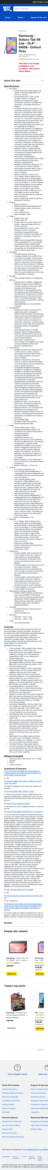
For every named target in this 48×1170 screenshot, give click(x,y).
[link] (13, 963)
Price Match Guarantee (11, 1101)
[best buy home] (7, 8)
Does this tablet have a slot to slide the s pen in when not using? (23, 782)
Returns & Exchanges (10, 1097)
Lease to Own (7, 1129)
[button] (9, 17)
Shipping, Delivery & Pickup (12, 1093)
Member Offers (36, 1129)
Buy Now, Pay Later (9, 1133)
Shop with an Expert (38, 1093)
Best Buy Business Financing (13, 1137)
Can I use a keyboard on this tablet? (20, 890)
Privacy (24, 1156)
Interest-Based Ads (32, 1157)
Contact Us (35, 1112)
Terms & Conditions (16, 1157)
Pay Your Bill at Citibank (11, 1125)
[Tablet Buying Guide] (13, 645)
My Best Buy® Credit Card (12, 1121)
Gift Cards (6, 1112)
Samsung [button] (22, 31)
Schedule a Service (38, 1097)
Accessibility (6, 1156)
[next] (42, 957)
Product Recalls (8, 1104)
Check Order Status (9, 1089)
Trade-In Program (8, 1108)
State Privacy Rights (40, 1158)
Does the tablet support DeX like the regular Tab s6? (23, 897)
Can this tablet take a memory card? (20, 791)
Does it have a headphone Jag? (18, 803)
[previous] (6, 1012)
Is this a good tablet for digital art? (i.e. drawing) (24, 812)
